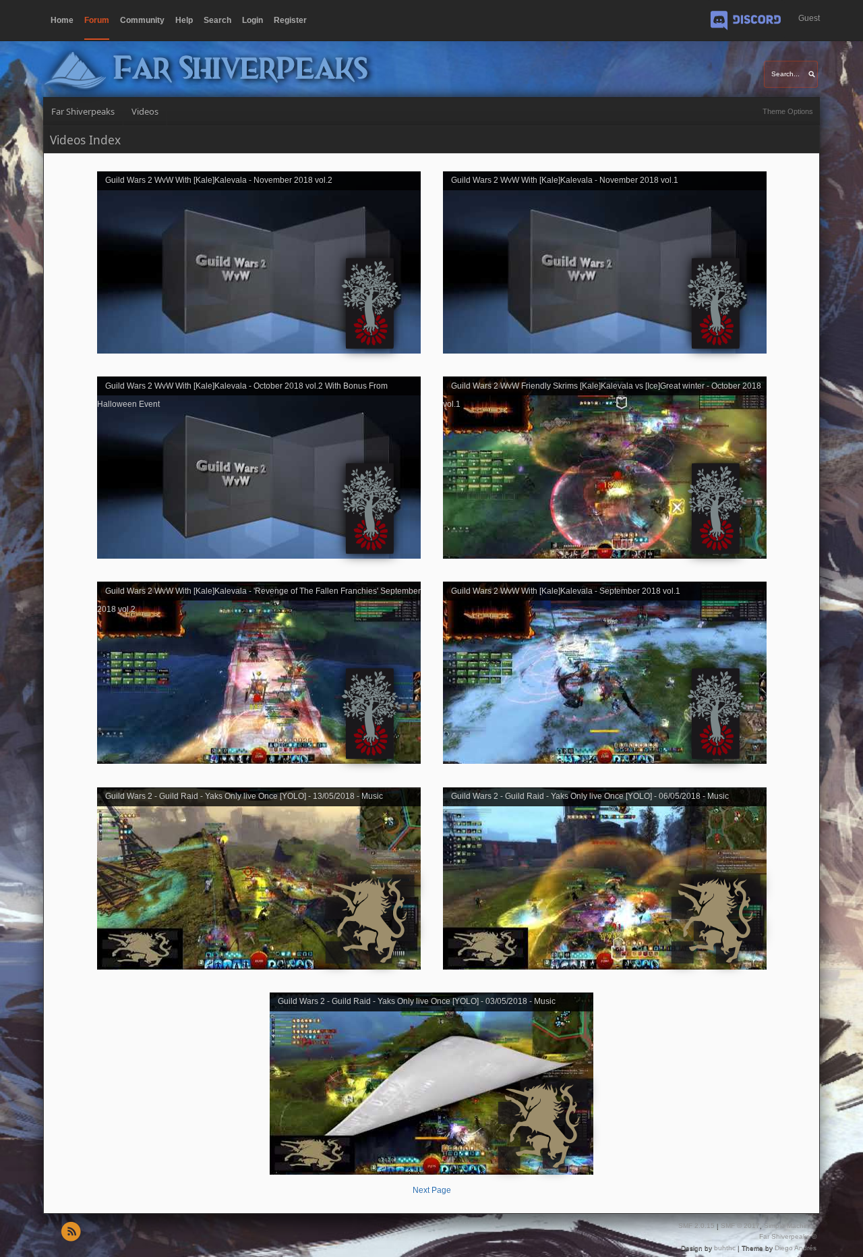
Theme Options (788, 111)
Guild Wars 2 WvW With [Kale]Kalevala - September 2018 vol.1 (565, 590)
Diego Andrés (795, 1248)
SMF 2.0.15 (696, 1225)
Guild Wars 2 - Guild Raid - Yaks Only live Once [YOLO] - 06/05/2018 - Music (590, 796)
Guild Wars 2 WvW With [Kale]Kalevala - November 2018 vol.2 (218, 180)
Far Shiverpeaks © (787, 1236)
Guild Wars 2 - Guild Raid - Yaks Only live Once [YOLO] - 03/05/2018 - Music (417, 1001)
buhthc (725, 1248)
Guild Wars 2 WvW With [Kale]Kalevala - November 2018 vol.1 (564, 180)
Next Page (432, 1190)
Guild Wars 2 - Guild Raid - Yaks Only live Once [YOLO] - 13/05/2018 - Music (244, 796)
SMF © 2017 (740, 1225)
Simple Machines (790, 1225)
